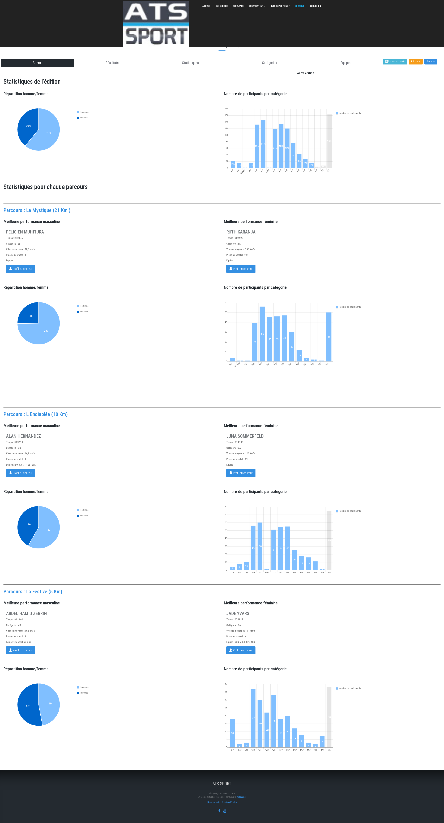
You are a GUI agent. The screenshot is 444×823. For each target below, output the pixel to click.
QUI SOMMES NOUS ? (280, 6)
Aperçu (37, 63)
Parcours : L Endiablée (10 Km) (35, 414)
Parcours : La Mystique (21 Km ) (36, 210)
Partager (431, 61)
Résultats (112, 63)
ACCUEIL (206, 6)
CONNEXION (315, 6)
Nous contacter (213, 802)
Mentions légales (229, 802)
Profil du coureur (22, 269)
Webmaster (241, 797)
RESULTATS (238, 6)
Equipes (345, 63)
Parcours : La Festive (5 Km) (32, 591)
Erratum (416, 61)
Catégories (269, 63)
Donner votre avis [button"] (396, 61)
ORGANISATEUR (256, 6)
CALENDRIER (222, 6)
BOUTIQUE (299, 6)
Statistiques (190, 63)
